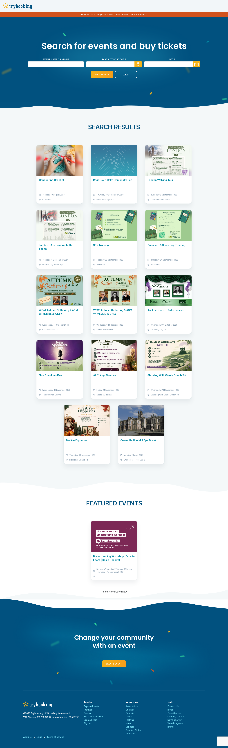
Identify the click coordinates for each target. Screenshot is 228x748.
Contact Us (173, 706)
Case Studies (174, 713)
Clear (126, 74)
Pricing (87, 713)
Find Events (102, 74)
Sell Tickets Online (93, 716)
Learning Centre (176, 716)
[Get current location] (138, 64)
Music (129, 723)
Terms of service (55, 737)
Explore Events (91, 706)
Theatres (130, 733)
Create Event (114, 663)
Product (88, 709)
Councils (130, 713)
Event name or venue (56, 59)
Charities (130, 709)
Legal (39, 737)
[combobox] (114, 64)
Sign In (87, 723)
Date (172, 59)
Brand (171, 726)
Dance (129, 716)
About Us (28, 737)
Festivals (130, 720)
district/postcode (114, 59)
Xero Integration (176, 723)
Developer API (175, 720)
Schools (130, 726)
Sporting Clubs (133, 730)
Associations (132, 706)
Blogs (170, 709)
